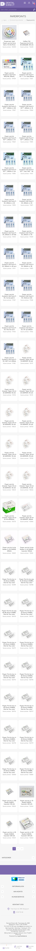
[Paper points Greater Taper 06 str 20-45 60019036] (9, 507)
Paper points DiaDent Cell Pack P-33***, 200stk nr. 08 (9, 106)
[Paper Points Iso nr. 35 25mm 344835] (9, 665)
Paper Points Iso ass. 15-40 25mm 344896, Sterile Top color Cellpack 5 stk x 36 (26, 582)
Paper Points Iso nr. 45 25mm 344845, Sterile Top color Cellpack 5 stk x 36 (9, 708)
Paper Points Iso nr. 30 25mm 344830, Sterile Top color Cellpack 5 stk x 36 (27, 645)
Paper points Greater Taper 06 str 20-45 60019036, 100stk (9, 518)
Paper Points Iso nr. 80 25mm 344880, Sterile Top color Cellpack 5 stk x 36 (27, 771)
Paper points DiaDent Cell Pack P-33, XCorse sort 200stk (9, 328)
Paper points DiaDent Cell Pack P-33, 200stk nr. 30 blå (9, 233)
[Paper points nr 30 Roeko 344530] (26, 823)
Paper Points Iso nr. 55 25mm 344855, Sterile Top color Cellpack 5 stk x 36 (9, 740)
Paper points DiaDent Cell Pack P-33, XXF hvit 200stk (9, 359)
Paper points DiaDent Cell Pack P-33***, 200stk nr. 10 (26, 106)
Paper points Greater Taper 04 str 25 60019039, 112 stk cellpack (27, 392)
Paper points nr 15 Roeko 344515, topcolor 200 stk (26, 802)
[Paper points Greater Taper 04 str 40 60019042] (9, 443)
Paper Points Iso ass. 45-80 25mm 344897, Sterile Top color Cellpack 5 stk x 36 (9, 613)
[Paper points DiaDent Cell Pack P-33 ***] (26, 64)
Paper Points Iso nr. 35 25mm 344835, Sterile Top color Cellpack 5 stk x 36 (9, 676)
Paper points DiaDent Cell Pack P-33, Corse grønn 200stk (9, 297)
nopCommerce (22, 936)
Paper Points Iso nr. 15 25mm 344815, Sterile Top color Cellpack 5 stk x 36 (9, 582)
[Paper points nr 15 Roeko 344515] (26, 791)
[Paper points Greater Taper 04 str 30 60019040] (9, 412)
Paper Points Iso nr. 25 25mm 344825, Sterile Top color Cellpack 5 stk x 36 (9, 645)
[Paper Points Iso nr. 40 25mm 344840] (26, 665)
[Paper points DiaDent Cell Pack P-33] (9, 190)
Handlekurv (33, 3)
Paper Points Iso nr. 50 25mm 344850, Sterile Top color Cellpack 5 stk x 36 (27, 708)
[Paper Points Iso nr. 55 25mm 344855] (9, 728)
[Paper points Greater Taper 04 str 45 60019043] (26, 443)
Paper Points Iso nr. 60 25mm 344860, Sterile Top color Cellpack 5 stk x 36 (27, 740)
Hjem (5, 20)
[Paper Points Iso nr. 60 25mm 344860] (26, 728)
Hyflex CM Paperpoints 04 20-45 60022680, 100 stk (27, 43)
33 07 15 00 (9, 926)
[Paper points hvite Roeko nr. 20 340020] (9, 538)
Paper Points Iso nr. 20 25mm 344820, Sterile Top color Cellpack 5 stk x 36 (27, 613)
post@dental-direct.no (24, 926)
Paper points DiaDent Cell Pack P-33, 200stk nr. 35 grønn (26, 234)
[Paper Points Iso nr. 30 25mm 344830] (26, 633)
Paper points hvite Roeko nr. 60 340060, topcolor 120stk (27, 549)
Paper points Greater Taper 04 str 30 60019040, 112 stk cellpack (9, 423)
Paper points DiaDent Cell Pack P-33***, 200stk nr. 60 (9, 169)
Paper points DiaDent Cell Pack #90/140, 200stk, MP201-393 (9, 75)
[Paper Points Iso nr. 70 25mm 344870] (9, 760)
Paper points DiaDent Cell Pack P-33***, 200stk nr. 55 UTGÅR (26, 139)
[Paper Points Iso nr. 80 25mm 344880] (26, 760)
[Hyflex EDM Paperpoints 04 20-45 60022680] (26, 32)
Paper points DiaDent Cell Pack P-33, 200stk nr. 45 (26, 264)
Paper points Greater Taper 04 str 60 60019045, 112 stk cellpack (27, 487)
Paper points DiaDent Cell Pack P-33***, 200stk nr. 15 (9, 138)
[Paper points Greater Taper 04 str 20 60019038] (9, 380)
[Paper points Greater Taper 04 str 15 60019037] (26, 348)
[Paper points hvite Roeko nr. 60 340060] (26, 538)
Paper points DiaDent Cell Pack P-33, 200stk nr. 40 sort (9, 264)
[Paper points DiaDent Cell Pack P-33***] (9, 95)
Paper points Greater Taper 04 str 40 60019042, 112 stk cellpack (9, 455)
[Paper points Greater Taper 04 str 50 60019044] (9, 475)
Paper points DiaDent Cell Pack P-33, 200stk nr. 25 (26, 201)
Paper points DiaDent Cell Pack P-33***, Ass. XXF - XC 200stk (26, 170)
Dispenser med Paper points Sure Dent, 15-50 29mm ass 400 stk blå (9, 44)
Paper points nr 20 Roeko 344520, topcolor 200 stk (9, 834)
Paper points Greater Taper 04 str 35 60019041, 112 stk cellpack (27, 423)
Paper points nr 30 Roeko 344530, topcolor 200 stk (26, 834)
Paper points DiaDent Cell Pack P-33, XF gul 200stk (26, 327)
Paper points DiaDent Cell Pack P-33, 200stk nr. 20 (9, 201)
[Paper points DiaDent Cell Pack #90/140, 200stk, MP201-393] (9, 64)
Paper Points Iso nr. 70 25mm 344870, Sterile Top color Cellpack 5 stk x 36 (9, 771)
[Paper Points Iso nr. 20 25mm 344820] (26, 601)
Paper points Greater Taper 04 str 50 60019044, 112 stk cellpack (9, 487)
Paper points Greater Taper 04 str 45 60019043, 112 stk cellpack (27, 455)
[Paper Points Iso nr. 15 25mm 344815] (9, 570)
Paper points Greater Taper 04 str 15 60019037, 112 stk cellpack (27, 360)
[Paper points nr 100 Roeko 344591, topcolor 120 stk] (9, 791)
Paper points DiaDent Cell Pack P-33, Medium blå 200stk (26, 297)
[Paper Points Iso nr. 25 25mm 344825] (9, 633)
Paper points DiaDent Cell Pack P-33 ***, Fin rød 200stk (26, 74)
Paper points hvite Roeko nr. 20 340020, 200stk (9, 549)
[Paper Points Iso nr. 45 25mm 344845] (9, 696)
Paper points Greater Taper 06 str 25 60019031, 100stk (27, 517)
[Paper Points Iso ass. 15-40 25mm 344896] (26, 570)
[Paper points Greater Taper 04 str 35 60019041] (26, 412)
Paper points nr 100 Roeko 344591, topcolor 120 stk (9, 802)
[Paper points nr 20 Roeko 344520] (9, 823)
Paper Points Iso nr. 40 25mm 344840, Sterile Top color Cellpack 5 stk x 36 (27, 676)
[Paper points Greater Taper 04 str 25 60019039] (26, 380)
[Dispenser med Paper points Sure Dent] (9, 32)
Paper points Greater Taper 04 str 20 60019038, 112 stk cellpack (9, 392)
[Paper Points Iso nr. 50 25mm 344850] (26, 696)
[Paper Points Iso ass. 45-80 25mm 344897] (9, 601)
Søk (34, 10)
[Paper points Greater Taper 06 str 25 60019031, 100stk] (26, 507)
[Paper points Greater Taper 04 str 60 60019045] (26, 475)
